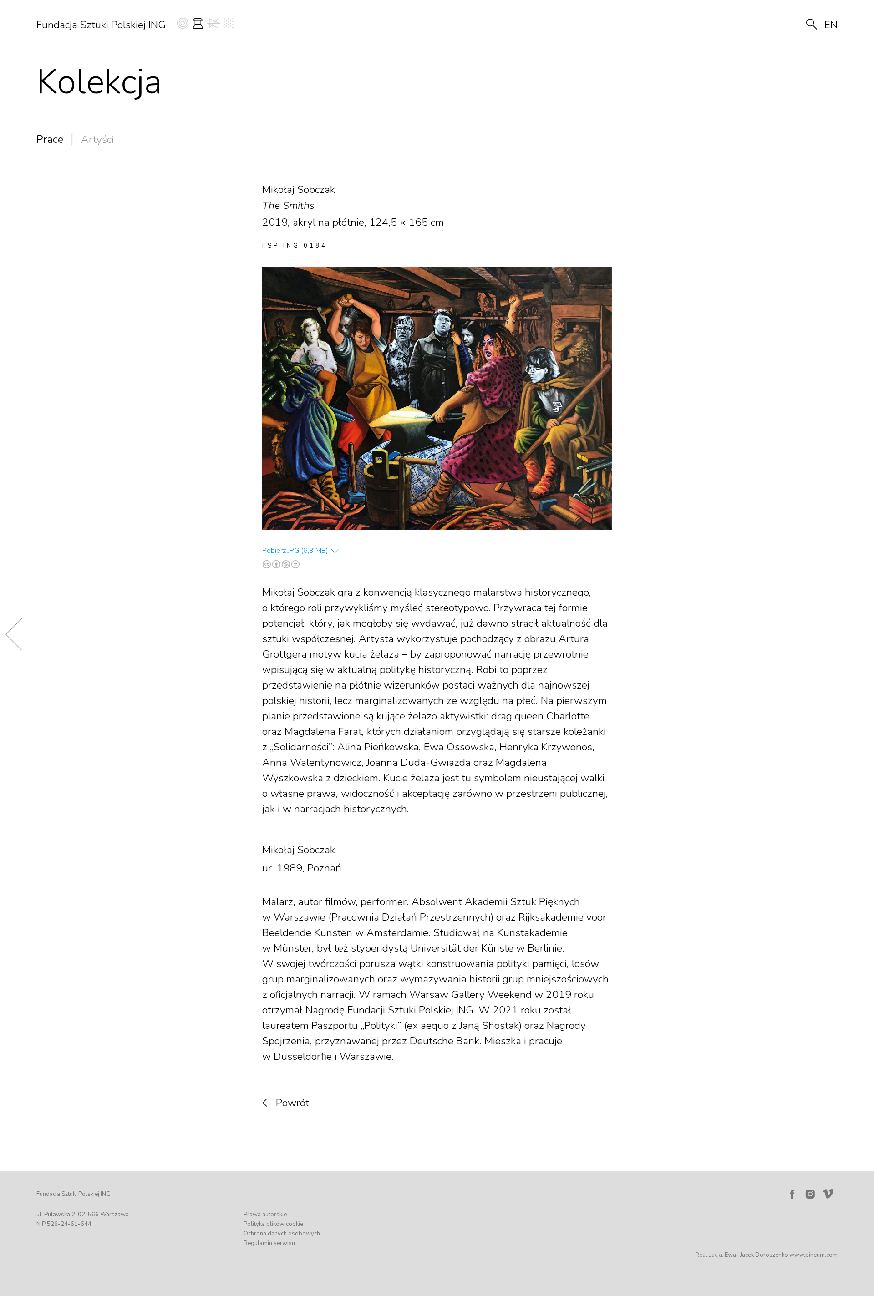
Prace (49, 139)
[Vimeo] (829, 1192)
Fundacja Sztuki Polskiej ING (101, 25)
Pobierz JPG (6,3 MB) (295, 551)
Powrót (292, 1103)
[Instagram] (810, 1194)
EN (831, 25)
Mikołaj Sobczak (298, 850)
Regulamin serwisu (269, 1243)
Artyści (97, 139)
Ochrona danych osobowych (282, 1234)
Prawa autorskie (265, 1214)
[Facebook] (792, 1194)
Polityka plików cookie (273, 1224)
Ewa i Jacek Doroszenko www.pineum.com (781, 1255)
